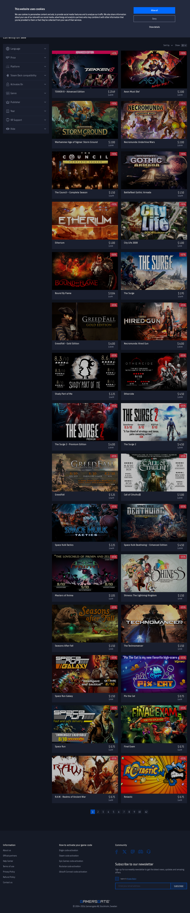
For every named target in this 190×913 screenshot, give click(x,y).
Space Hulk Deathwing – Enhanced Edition (145, 545)
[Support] (149, 852)
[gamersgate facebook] (117, 852)
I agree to (128, 879)
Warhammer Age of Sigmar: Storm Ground (76, 142)
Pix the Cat (129, 696)
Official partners (10, 855)
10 (139, 812)
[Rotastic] (154, 775)
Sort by (166, 45)
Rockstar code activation (70, 866)
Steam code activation (69, 855)
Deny (154, 18)
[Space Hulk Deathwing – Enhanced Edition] (154, 523)
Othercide (129, 393)
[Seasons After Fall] (85, 624)
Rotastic (128, 796)
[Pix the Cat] (154, 674)
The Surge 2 (130, 444)
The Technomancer (133, 645)
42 (146, 812)
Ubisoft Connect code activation (73, 871)
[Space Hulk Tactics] (85, 523)
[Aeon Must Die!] (154, 69)
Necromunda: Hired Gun (136, 343)
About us (7, 850)
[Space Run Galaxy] (85, 674)
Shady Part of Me (63, 393)
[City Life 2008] (154, 221)
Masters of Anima (64, 595)
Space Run (60, 746)
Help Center (8, 861)
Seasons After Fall (64, 645)
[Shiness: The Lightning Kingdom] (154, 573)
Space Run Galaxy (64, 696)
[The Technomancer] (154, 624)
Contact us (7, 882)
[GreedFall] (85, 472)
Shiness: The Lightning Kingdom (140, 595)
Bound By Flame (63, 293)
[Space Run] (85, 724)
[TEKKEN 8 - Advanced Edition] (85, 69)
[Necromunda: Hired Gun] (154, 321)
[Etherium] (85, 221)
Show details (154, 27)
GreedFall (60, 494)
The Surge (129, 293)
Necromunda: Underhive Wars (139, 142)
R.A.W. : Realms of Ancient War (70, 796)
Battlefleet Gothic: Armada (137, 192)
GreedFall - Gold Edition (67, 343)
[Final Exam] (154, 724)
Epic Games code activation (71, 861)
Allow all (154, 10)
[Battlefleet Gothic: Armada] (154, 170)
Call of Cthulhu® (132, 494)
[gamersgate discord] (141, 851)
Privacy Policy (9, 871)
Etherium (59, 242)
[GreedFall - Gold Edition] (85, 321)
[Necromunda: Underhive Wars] (154, 120)
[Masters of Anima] (85, 573)
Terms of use (8, 866)
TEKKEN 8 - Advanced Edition (70, 91)
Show (177, 45)
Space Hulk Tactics (64, 545)
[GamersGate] (95, 903)
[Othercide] (154, 372)
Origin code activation (68, 850)
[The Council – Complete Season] (85, 170)
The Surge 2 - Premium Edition (70, 444)
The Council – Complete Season (71, 192)
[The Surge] (154, 271)
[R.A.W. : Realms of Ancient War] (85, 775)
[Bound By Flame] (85, 271)
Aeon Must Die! (132, 91)
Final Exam (129, 746)
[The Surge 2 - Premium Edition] (85, 422)
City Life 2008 (131, 242)
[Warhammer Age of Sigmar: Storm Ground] (85, 120)
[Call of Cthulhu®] (154, 472)
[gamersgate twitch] (133, 852)
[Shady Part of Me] (85, 372)
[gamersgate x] (125, 852)
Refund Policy (9, 877)
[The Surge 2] (154, 422)
